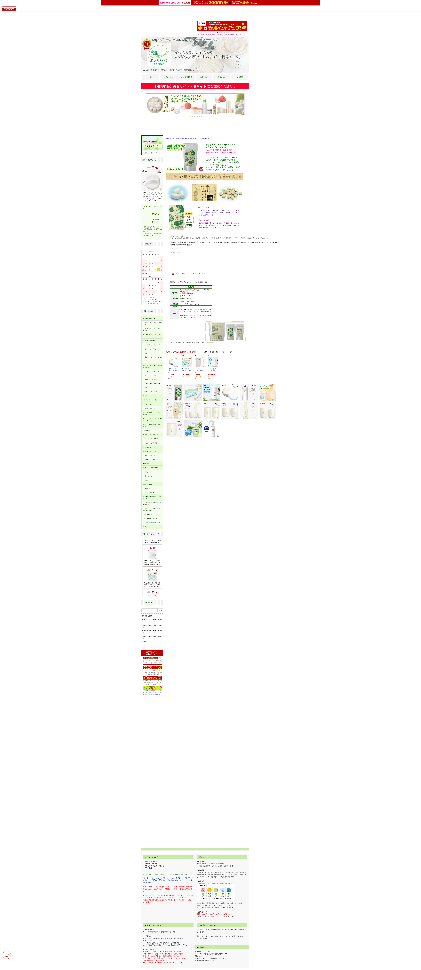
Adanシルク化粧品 (183, 138)
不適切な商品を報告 (201, 282)
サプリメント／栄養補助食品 (199, 138)
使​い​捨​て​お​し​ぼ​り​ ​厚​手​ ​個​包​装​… (187, 370)
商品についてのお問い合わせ (181, 282)
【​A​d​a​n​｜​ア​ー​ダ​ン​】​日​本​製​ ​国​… (173, 370)
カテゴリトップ (171, 138)
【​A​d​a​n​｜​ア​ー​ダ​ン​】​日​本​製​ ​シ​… (213, 370)
